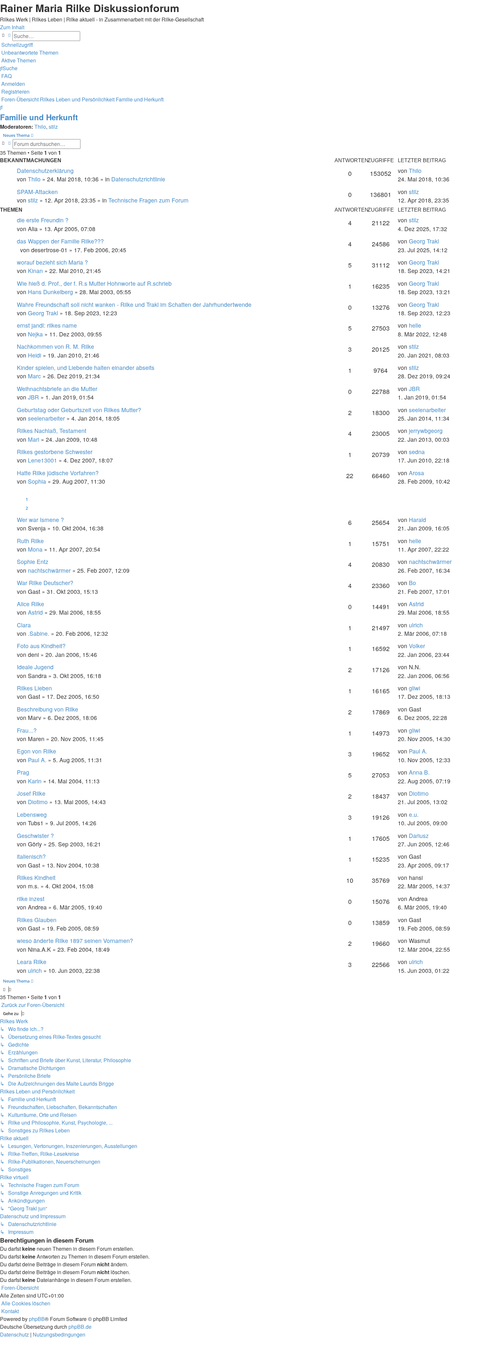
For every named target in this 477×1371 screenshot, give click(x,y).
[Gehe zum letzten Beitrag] (424, 170)
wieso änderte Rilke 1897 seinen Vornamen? (75, 940)
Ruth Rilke (30, 541)
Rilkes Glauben (36, 920)
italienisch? (31, 856)
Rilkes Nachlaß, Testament (51, 430)
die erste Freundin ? (42, 220)
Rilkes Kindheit (36, 877)
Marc (34, 376)
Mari (33, 439)
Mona (35, 549)
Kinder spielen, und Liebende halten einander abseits (85, 367)
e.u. (414, 814)
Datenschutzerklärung (45, 170)
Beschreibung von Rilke (47, 709)
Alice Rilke (30, 604)
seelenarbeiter (46, 418)
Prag (23, 772)
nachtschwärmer (49, 570)
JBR (33, 397)
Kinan (35, 271)
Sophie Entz (32, 561)
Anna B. (419, 772)
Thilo (40, 126)
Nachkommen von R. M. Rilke (55, 346)
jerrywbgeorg (426, 430)
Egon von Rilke (36, 751)
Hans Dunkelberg (50, 292)
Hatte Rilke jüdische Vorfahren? (58, 473)
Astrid (35, 612)
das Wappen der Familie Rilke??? (60, 241)
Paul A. (37, 760)
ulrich (416, 625)
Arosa (416, 473)
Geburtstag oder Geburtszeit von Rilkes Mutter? (79, 410)
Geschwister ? (35, 835)
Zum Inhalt (12, 27)
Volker (417, 646)
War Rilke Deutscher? (45, 583)
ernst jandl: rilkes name (47, 325)
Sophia (37, 481)
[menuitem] (29, 52)
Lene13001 (42, 460)
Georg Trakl (424, 241)
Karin (35, 781)
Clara (24, 625)
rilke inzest (30, 898)
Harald (417, 520)
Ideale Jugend (35, 667)
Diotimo (38, 802)
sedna (417, 452)
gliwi (414, 688)
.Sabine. (38, 633)
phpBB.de (80, 1326)
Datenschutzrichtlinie (138, 179)
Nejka (35, 334)
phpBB (37, 1319)
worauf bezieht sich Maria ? (52, 262)
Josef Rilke (31, 793)
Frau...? (27, 730)
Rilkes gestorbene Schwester (54, 452)
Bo (412, 583)
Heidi (34, 355)
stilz (53, 126)
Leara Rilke (31, 962)
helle (415, 325)
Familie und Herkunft (39, 117)
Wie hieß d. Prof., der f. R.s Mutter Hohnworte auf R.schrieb (94, 283)
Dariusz (419, 835)
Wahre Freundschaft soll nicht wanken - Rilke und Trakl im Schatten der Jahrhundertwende (134, 304)
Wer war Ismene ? (40, 520)
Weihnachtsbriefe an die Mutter (57, 389)
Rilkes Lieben (34, 688)
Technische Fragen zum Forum (148, 200)
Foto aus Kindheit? (41, 646)
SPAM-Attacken (37, 192)
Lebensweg (32, 814)
